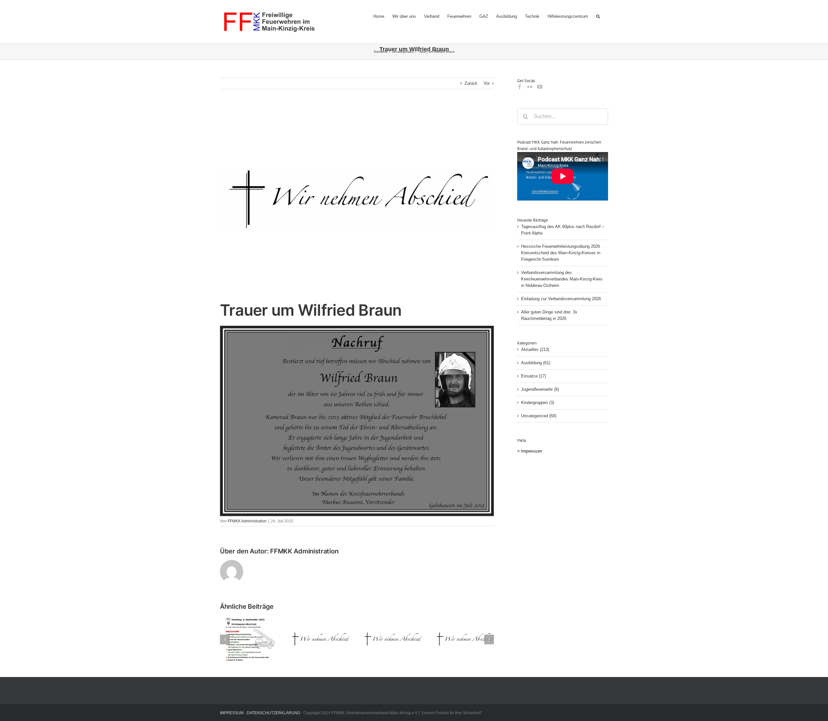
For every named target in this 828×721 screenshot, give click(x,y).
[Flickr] (529, 86)
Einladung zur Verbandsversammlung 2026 (561, 298)
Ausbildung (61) (535, 362)
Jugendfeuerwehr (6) (540, 389)
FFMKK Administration (247, 521)
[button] (598, 16)
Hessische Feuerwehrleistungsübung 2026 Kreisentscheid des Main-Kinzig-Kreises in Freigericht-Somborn (560, 253)
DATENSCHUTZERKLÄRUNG (273, 713)
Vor (487, 83)
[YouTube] (539, 86)
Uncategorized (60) (538, 415)
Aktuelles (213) (535, 349)
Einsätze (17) (533, 376)
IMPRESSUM (232, 713)
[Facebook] (519, 86)
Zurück (470, 83)
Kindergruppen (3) (537, 402)
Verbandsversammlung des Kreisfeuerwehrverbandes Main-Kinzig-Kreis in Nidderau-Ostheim (562, 279)
